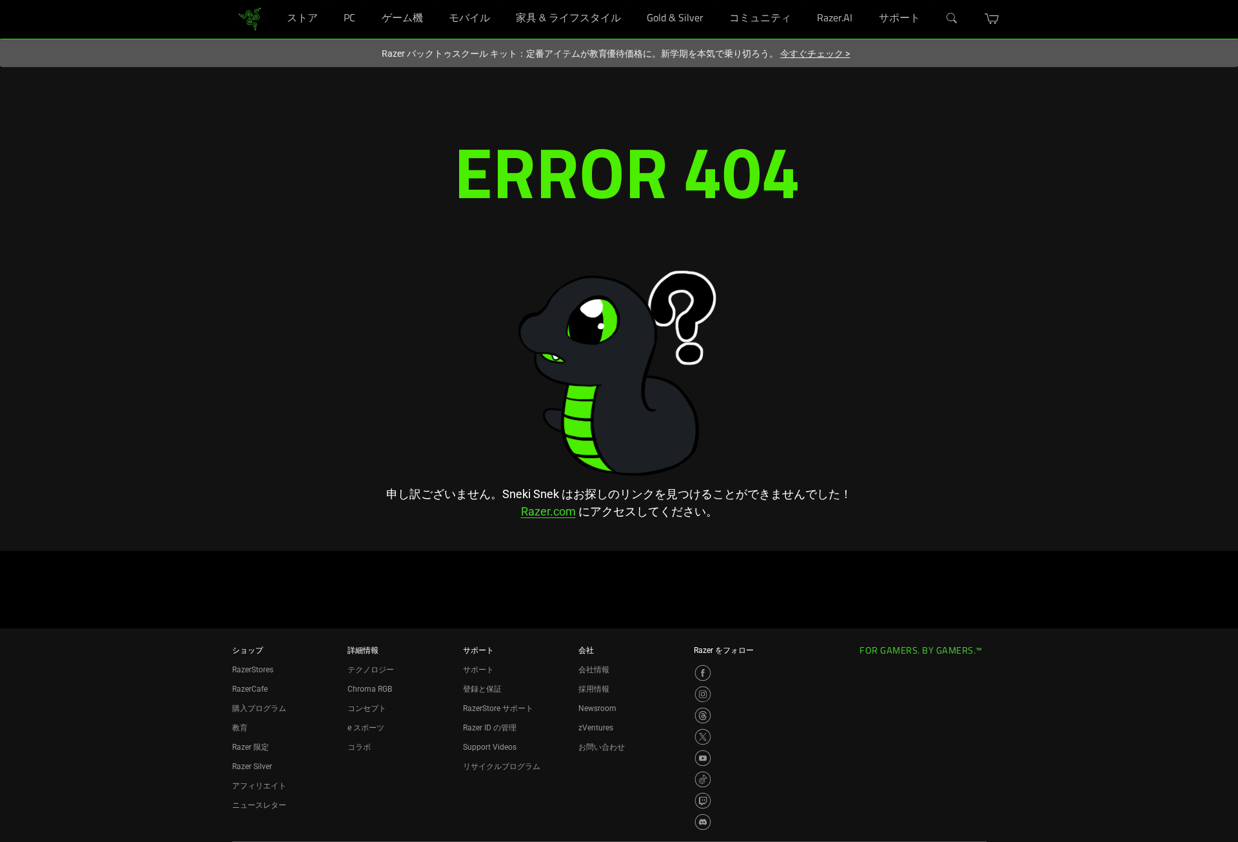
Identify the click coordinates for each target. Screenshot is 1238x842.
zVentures (595, 727)
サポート (478, 669)
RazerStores (252, 669)
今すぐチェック (815, 53)
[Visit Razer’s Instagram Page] (703, 694)
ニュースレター (259, 805)
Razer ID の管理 (489, 727)
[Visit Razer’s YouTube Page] (703, 758)
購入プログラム (259, 708)
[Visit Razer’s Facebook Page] (703, 673)
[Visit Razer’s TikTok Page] (703, 779)
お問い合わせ (601, 747)
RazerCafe (250, 689)
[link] (250, 18)
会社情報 (593, 669)
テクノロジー (371, 669)
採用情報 (593, 689)
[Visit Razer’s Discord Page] (703, 822)
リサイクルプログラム (501, 766)
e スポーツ (366, 727)
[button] (992, 19)
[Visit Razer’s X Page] (703, 737)
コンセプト (367, 708)
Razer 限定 (250, 747)
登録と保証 (482, 689)
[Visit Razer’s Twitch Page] (703, 801)
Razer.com (548, 511)
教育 (240, 727)
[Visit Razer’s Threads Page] (703, 716)
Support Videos (489, 747)
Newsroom (597, 708)
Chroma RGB (370, 689)
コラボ (359, 747)
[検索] (952, 18)
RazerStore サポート (498, 708)
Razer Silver (252, 766)
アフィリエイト (259, 785)
